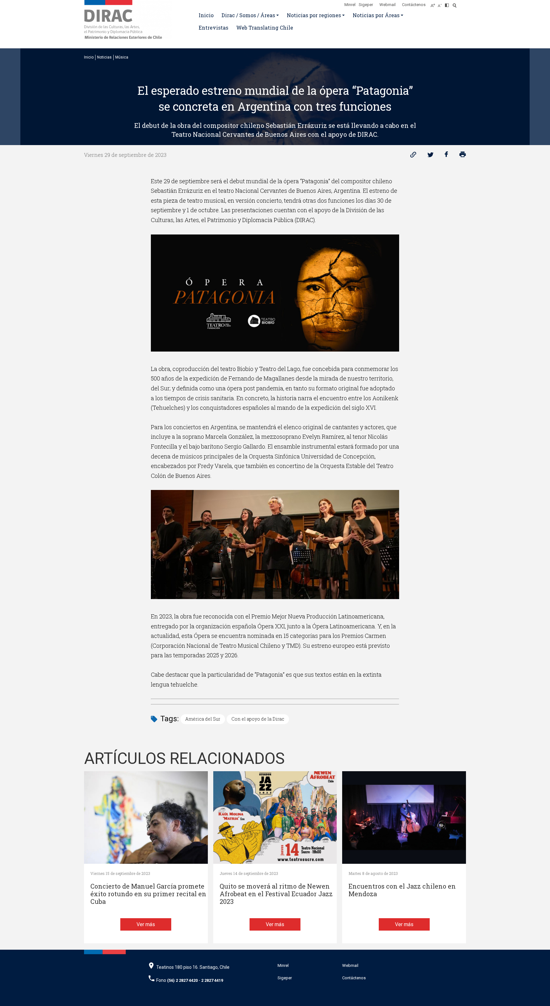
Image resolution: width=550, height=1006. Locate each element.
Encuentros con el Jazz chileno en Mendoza (402, 890)
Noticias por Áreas (376, 15)
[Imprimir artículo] (462, 156)
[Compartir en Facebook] (446, 156)
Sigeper (366, 4)
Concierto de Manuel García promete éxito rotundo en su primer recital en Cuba (148, 893)
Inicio (206, 15)
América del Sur (202, 719)
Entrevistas (213, 27)
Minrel (350, 4)
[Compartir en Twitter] (430, 156)
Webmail (387, 4)
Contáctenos (414, 4)
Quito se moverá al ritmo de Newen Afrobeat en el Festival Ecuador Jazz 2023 (276, 893)
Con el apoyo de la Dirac (257, 719)
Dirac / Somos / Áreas (248, 15)
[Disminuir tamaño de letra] (441, 3)
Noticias (104, 57)
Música (121, 57)
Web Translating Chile (264, 27)
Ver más (146, 924)
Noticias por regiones (314, 15)
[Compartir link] (413, 156)
